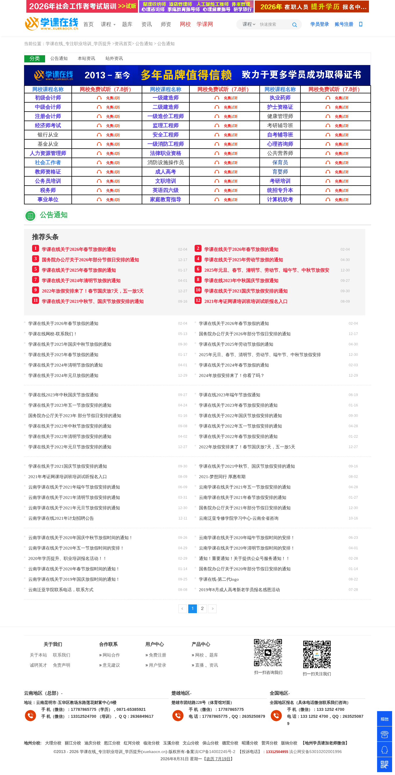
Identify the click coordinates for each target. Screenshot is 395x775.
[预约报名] (384, 718)
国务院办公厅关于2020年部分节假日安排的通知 (245, 568)
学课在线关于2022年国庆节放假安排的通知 (240, 415)
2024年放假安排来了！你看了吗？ (232, 375)
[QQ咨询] (384, 749)
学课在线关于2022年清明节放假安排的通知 (69, 436)
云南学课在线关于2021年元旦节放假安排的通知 (74, 507)
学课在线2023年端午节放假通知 (229, 394)
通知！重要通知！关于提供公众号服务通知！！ (244, 558)
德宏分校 (230, 743)
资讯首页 (123, 43)
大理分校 (53, 743)
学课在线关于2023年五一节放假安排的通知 (69, 405)
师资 (166, 24)
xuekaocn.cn (154, 751)
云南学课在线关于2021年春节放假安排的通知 (242, 497)
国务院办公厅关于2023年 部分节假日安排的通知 (74, 415)
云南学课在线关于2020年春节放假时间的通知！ (74, 568)
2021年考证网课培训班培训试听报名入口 (242, 301)
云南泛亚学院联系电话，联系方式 (60, 589)
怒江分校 (112, 743)
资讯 (146, 24)
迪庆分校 (92, 743)
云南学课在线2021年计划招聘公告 (61, 518)
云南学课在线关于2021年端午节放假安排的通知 (74, 486)
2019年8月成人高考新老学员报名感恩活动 (239, 589)
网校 (199, 655)
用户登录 (157, 665)
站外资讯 (114, 59)
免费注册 (157, 655)
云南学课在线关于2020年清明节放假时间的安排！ (247, 547)
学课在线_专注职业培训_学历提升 (78, 43)
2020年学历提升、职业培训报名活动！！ (67, 558)
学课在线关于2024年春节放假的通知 (234, 364)
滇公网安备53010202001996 (315, 751)
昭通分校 (250, 743)
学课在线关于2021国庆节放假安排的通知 (242, 290)
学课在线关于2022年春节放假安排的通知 (238, 436)
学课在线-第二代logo (219, 579)
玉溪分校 (171, 743)
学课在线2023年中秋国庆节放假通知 (237, 280)
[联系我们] (384, 733)
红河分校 (132, 743)
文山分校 (191, 743)
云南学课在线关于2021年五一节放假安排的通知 (245, 486)
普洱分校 (269, 743)
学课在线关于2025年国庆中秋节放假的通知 (69, 344)
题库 (127, 24)
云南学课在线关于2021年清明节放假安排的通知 (74, 497)
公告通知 (144, 43)
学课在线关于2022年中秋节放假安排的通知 (69, 425)
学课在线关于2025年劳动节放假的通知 (240, 259)
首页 (88, 24)
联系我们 (61, 655)
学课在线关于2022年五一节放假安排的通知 (240, 425)
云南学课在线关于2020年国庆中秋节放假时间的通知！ (80, 537)
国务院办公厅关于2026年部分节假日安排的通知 (86, 259)
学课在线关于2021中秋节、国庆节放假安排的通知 (89, 301)
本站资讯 (86, 59)
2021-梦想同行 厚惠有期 (222, 476)
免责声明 (61, 665)
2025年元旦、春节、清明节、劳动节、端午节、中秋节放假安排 (260, 354)
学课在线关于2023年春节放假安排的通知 (238, 405)
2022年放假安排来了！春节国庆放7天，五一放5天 (89, 290)
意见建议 (111, 665)
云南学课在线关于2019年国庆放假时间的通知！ (74, 579)
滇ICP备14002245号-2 (214, 751)
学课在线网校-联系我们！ (52, 333)
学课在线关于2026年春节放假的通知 (75, 249)
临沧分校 (151, 743)
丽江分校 (73, 743)
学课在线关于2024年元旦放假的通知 (63, 375)
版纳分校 (289, 743)
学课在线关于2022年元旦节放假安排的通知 (69, 446)
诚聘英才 (38, 665)
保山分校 (210, 743)
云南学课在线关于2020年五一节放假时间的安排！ (76, 547)
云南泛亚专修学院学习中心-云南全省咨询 (238, 518)
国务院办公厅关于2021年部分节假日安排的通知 (245, 507)
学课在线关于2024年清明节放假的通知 (77, 280)
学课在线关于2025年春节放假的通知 (75, 270)
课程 (108, 24)
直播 (199, 665)
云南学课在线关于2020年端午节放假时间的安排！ (247, 537)
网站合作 (110, 655)
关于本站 (38, 655)
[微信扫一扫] (384, 764)
